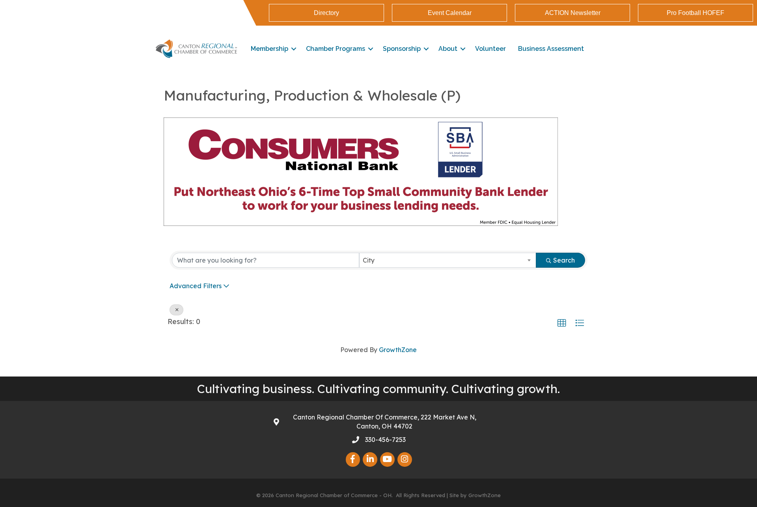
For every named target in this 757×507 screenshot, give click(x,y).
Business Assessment (551, 48)
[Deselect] (176, 309)
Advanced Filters (196, 286)
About (447, 48)
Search (564, 260)
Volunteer (490, 48)
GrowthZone (398, 350)
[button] (562, 323)
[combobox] (447, 260)
